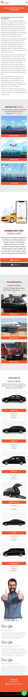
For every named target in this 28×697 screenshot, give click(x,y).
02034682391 (14, 681)
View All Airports (18, 113)
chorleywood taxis (7, 21)
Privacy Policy (19, 694)
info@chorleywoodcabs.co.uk (15, 684)
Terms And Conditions (10, 694)
